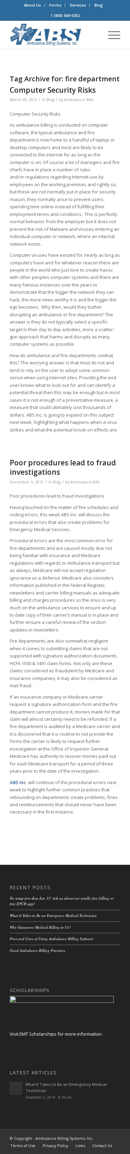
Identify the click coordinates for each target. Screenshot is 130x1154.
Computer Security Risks (53, 90)
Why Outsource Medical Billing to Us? (40, 927)
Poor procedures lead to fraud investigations (63, 467)
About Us (32, 5)
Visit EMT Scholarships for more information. (56, 1034)
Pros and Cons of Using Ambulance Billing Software (52, 938)
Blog (98, 5)
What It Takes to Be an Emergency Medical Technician (53, 915)
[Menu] (110, 35)
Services (78, 5)
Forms (55, 5)
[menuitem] (32, 5)
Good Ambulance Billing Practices (37, 950)
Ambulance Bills (78, 99)
